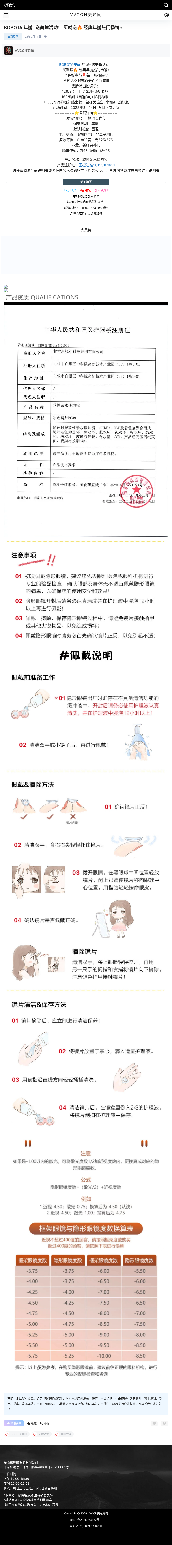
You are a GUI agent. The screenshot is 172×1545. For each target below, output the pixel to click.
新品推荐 (86, 190)
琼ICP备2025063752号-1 (86, 1519)
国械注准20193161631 (97, 165)
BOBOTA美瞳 (70, 64)
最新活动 (13, 36)
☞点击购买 (70, 190)
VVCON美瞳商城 (97, 1513)
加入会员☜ (102, 190)
